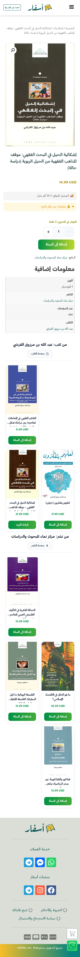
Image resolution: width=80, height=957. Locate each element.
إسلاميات (58, 28)
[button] (13, 50)
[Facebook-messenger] (40, 862)
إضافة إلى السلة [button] (22, 440)
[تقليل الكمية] (69, 232)
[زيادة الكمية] (48, 232)
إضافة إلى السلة (56, 245)
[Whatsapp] (51, 862)
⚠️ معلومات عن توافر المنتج (55, 206)
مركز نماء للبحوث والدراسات (51, 257)
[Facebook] (51, 890)
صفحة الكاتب (38, 354)
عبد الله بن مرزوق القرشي (59, 329)
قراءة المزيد (22, 524)
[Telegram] (28, 862)
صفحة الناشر (37, 545)
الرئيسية (69, 28)
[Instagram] (40, 890)
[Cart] (72, 933)
